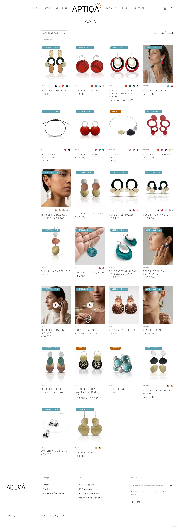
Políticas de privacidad (90, 497)
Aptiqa (16, 516)
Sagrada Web (60, 516)
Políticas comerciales (89, 489)
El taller (46, 484)
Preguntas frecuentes (54, 493)
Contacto (47, 489)
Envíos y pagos (86, 484)
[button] (8, 8)
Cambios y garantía (89, 493)
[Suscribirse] (171, 485)
